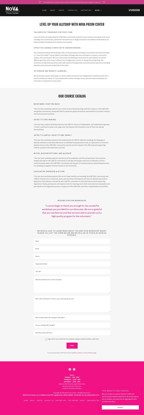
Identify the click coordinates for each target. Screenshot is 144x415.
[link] (12, 10)
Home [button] (26, 400)
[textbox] (72, 241)
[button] (98, 10)
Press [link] (82, 400)
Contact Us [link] (72, 10)
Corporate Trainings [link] (96, 400)
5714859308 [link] (134, 10)
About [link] (52, 10)
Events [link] (61, 10)
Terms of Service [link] (89, 353)
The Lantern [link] (73, 400)
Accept (120, 407)
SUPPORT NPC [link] (86, 10)
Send (72, 345)
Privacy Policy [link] (78, 353)
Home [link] (44, 10)
